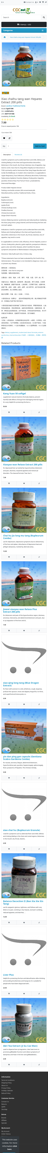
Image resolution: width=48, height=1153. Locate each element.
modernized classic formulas (28, 332)
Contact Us (29, 2)
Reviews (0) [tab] (18, 155)
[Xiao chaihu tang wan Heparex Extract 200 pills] (24, 65)
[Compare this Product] (9, 138)
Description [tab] (7, 155)
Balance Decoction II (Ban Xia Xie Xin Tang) (23, 902)
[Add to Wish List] (4, 138)
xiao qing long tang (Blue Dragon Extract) (21, 684)
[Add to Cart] (9, 412)
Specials (4, 1123)
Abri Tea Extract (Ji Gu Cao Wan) (20, 1045)
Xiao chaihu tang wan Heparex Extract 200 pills (25, 37)
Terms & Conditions (8, 1080)
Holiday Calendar (7, 1091)
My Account (5, 1131)
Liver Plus (8, 974)
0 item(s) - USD (25, 24)
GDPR (3, 1107)
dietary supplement (11, 332)
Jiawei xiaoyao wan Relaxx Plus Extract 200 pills (20, 610)
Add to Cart (40, 146)
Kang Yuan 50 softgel (14, 393)
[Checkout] (46, 2)
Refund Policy (5, 1093)
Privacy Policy (5, 1088)
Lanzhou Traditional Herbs (15, 106)
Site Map (4, 1109)
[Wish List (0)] (40, 2)
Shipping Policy (6, 1083)
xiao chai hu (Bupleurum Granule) (21, 830)
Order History (6, 1134)
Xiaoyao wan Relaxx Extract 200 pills (22, 464)
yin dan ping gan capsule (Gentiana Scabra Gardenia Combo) (22, 758)
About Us (4, 1085)
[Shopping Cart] (43, 2)
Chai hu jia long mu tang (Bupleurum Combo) (23, 537)
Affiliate (3, 1120)
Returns (4, 1104)
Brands (3, 1118)
